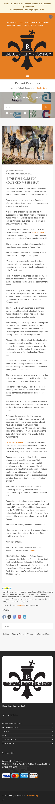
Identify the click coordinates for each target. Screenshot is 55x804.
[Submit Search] (46, 107)
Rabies (6, 634)
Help (21, 22)
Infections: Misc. (43, 634)
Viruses (30, 634)
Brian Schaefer (38, 232)
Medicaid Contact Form (11, 723)
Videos (31, 113)
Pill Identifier (31, 22)
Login (40, 25)
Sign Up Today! (30, 25)
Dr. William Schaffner (14, 442)
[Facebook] (51, 17)
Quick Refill (44, 22)
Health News (15, 113)
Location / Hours (14, 25)
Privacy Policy (8, 743)
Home (12, 88)
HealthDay (20, 605)
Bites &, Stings (18, 634)
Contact (5, 731)
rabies (32, 550)
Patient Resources (26, 88)
